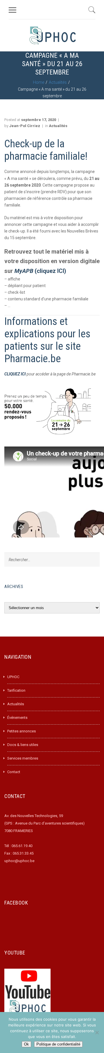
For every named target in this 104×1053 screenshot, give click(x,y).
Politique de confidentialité (58, 1044)
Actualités (58, 82)
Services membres (22, 758)
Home (38, 82)
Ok (26, 1044)
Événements (17, 717)
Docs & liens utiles (22, 745)
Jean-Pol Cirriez (24, 126)
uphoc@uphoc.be (19, 861)
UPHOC (13, 677)
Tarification (16, 690)
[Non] (97, 1032)
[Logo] (52, 35)
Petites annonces (21, 731)
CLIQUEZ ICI (15, 374)
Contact (13, 772)
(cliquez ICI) (41, 270)
